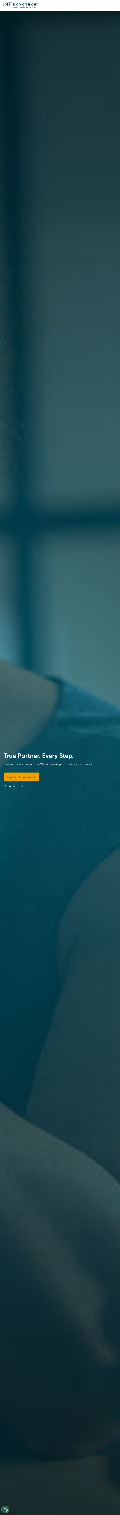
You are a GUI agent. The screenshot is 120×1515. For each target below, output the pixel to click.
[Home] (20, 5)
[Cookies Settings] (5, 1509)
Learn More (22, 780)
